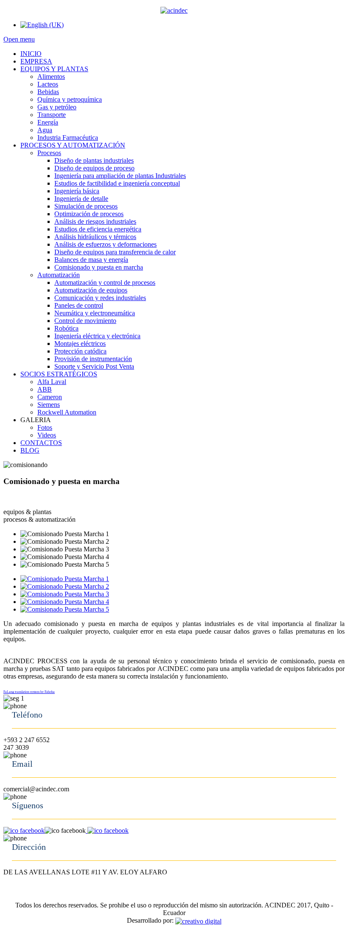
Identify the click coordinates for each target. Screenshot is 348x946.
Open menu (19, 39)
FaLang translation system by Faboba (29, 692)
